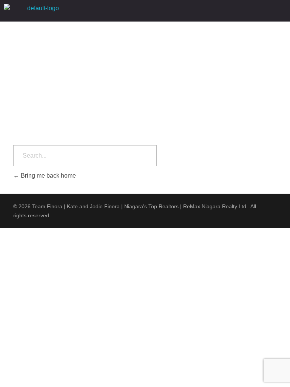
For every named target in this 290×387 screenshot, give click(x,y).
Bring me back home (47, 175)
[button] (185, 11)
